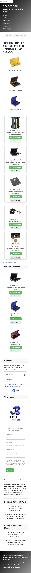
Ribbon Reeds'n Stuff (15, 221)
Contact (17, 567)
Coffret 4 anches (15, 344)
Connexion (9, 380)
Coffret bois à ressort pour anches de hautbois (15, 134)
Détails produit (15, 141)
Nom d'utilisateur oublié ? (15, 384)
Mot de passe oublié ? (14, 386)
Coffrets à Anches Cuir (15, 90)
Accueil (5, 18)
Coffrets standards (15, 109)
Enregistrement (8, 26)
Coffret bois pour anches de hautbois (15, 163)
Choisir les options (15, 137)
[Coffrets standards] (15, 101)
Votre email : (10, 442)
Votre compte (7, 29)
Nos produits (7, 20)
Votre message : (11, 449)
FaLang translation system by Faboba (9, 262)
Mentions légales (8, 567)
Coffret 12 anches (15, 316)
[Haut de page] (28, 570)
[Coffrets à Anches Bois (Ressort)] (15, 62)
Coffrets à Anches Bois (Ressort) (15, 71)
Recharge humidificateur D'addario (15, 250)
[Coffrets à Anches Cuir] (15, 82)
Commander (7, 23)
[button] (13, 390)
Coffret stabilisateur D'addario (15, 193)
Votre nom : (9, 434)
